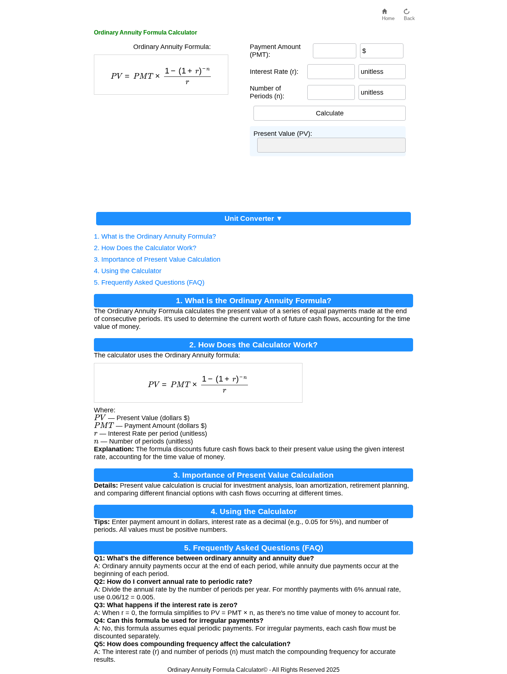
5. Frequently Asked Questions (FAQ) (149, 282)
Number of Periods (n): (267, 92)
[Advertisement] (168, 150)
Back (409, 16)
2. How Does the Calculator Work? (145, 248)
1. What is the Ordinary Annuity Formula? (155, 236)
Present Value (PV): (283, 133)
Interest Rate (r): (274, 71)
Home (388, 16)
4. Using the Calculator (127, 271)
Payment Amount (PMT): (275, 50)
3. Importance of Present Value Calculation (157, 259)
